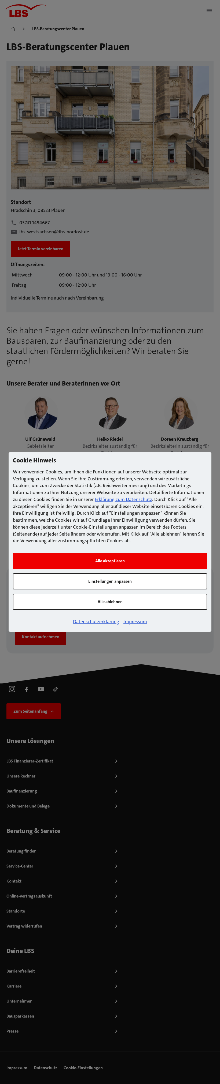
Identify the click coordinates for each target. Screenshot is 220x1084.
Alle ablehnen (110, 601)
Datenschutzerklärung (96, 621)
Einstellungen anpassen (110, 581)
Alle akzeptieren (110, 561)
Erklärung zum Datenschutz (123, 499)
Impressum (135, 621)
